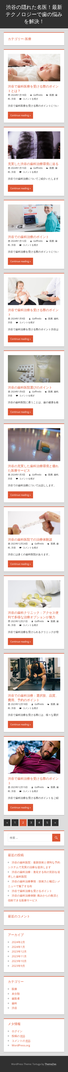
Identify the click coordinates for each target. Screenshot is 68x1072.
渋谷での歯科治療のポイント (28, 236)
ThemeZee (50, 1064)
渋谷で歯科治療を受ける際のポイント (33, 312)
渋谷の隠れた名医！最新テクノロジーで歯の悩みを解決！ (34, 14)
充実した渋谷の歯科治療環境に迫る (33, 163)
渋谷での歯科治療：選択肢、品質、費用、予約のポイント (33, 697)
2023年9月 (18, 966)
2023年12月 (19, 951)
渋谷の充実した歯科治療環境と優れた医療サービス (33, 468)
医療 (51, 94)
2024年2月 (18, 942)
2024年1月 (18, 947)
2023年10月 (19, 961)
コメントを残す (30, 98)
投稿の (18, 1036)
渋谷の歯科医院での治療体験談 (30, 539)
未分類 (16, 993)
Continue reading (19, 115)
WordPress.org (21, 1045)
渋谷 (13, 98)
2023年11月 (19, 956)
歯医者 (16, 998)
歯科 (56, 318)
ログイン (17, 1031)
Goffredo (38, 94)
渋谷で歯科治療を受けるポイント (32, 891)
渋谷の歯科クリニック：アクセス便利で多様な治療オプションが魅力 (33, 615)
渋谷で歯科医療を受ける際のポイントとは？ (33, 88)
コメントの (21, 1041)
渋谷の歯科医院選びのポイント (30, 387)
